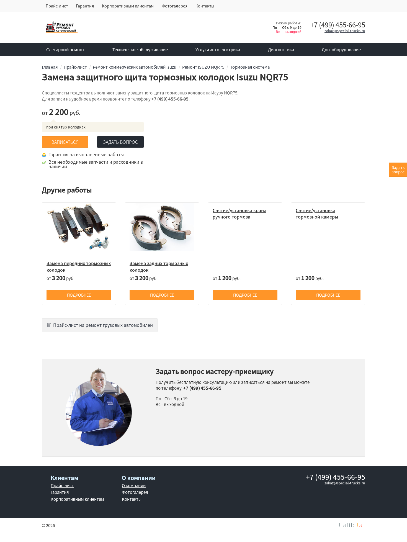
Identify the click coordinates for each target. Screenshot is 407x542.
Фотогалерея (174, 6)
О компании (134, 485)
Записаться (65, 141)
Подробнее (79, 295)
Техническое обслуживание (140, 50)
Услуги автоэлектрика (217, 50)
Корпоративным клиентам (128, 6)
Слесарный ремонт (65, 50)
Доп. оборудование (341, 50)
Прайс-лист (57, 6)
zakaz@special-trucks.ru (344, 30)
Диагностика (281, 50)
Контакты (204, 6)
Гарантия (85, 6)
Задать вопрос (120, 141)
